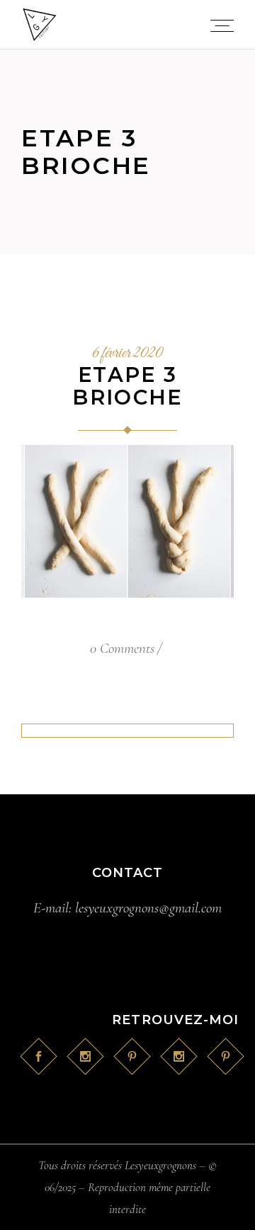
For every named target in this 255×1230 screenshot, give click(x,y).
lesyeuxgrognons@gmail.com (148, 908)
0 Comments (122, 648)
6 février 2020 (127, 353)
